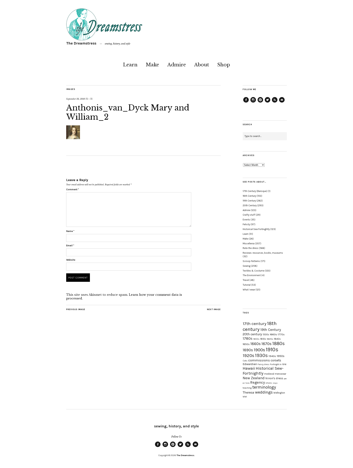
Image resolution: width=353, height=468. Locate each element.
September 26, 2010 (75, 99)
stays (275, 383)
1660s (273, 334)
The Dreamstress (81, 43)
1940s (272, 356)
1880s (278, 343)
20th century (252, 334)
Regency (257, 382)
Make (152, 65)
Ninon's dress (274, 378)
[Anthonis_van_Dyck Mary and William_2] (73, 138)
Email (70, 245)
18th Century (249, 195)
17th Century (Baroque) (255, 191)
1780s (247, 338)
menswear (280, 373)
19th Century (249, 200)
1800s (256, 339)
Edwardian (250, 364)
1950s (280, 356)
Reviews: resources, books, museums (263, 252)
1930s (261, 355)
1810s (263, 338)
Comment (72, 189)
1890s (248, 350)
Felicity (246, 224)
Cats (245, 360)
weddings (264, 392)
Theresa (248, 392)
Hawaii (249, 368)
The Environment (252, 275)
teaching (247, 388)
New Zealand (254, 378)
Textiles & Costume (253, 270)
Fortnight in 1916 (278, 364)
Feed (274, 102)
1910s (272, 349)
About (201, 65)
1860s (255, 344)
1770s (281, 334)
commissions (259, 360)
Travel (246, 280)
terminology (264, 387)
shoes (268, 383)
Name (70, 231)
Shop (223, 65)
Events (246, 219)
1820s (270, 338)
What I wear (249, 289)
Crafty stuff (249, 214)
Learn (130, 65)
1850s (246, 344)
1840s (277, 338)
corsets (276, 360)
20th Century (250, 205)
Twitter (267, 102)
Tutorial (247, 284)
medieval (269, 373)
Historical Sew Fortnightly (256, 229)
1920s (248, 355)
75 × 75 (88, 99)
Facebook (246, 102)
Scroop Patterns (251, 261)
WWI (245, 397)
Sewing (246, 266)
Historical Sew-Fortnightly (263, 371)
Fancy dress (263, 364)
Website (70, 259)
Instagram (253, 102)
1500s (266, 334)
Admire (176, 65)
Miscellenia (248, 243)
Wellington (279, 392)
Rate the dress (250, 248)
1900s (259, 349)
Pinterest (260, 102)
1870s (266, 343)
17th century (254, 323)
